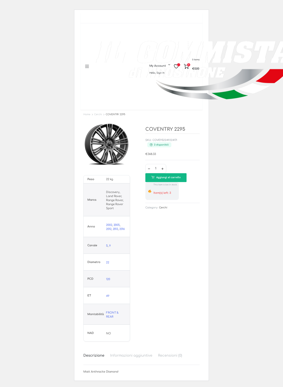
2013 (115, 229)
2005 (117, 225)
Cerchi (98, 114)
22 (107, 262)
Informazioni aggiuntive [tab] (131, 355)
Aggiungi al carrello (168, 177)
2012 (108, 229)
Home (86, 114)
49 (107, 296)
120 (108, 279)
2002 (109, 225)
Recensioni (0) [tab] (170, 355)
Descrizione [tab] (93, 355)
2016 (122, 229)
